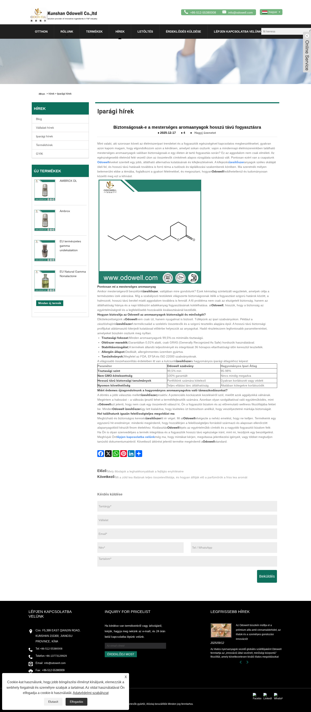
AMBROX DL (68, 180)
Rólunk (67, 31)
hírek (120, 31)
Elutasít (53, 701)
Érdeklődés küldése (183, 31)
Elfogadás (76, 701)
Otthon (41, 31)
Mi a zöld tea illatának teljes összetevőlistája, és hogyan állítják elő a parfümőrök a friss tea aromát (181, 477)
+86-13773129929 (56, 655)
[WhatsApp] (116, 453)
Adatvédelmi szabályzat (91, 693)
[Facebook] (100, 453)
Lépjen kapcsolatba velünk (237, 31)
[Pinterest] (123, 453)
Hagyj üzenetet (205, 132)
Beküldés (267, 576)
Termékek (94, 31)
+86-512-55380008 (51, 648)
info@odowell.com (240, 12)
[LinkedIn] (131, 453)
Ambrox (65, 211)
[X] (108, 453)
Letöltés (145, 31)
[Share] (138, 453)
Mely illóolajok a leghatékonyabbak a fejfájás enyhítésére (145, 471)
